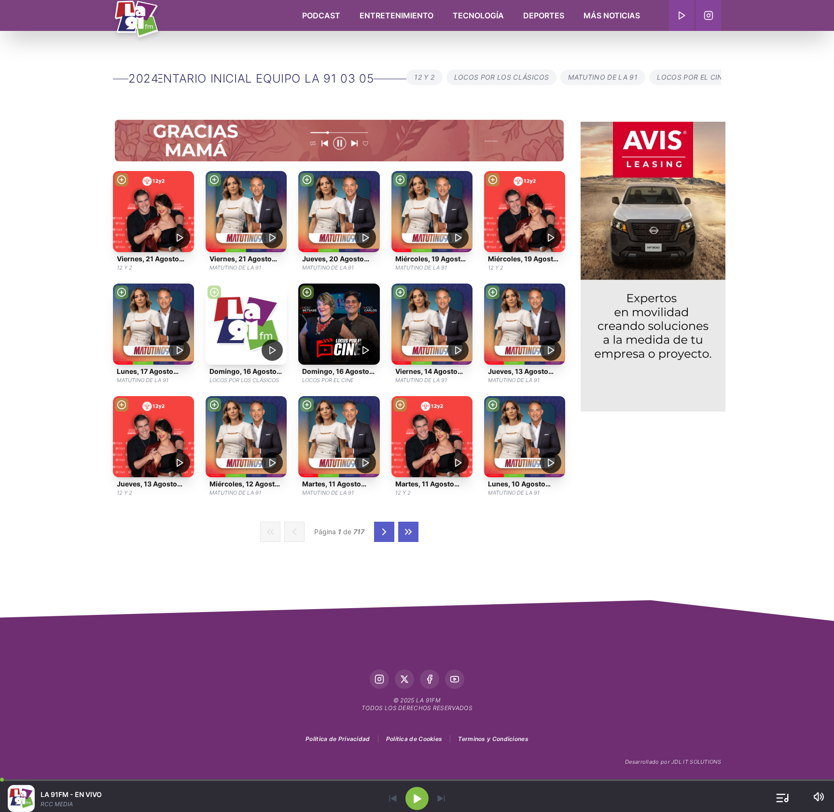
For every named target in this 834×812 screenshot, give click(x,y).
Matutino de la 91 (603, 77)
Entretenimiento (396, 15)
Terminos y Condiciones (493, 738)
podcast (321, 15)
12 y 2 (424, 77)
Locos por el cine (692, 77)
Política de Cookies (414, 738)
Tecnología (478, 15)
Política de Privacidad (338, 738)
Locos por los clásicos (501, 77)
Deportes (543, 15)
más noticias (612, 15)
